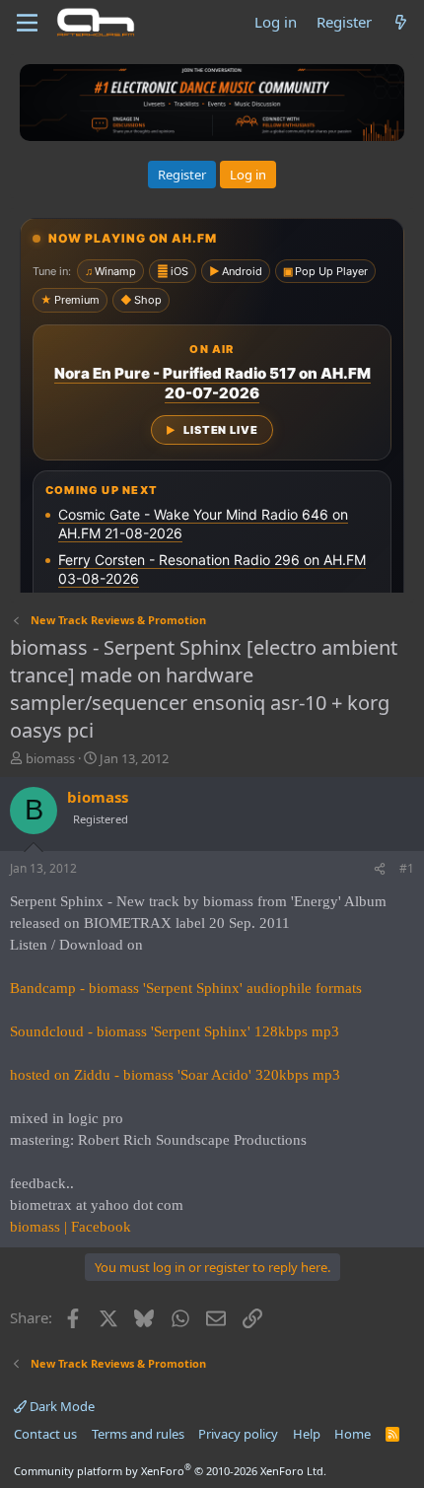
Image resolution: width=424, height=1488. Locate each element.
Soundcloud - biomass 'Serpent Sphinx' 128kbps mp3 (174, 1031)
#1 (406, 868)
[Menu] (27, 22)
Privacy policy (238, 1434)
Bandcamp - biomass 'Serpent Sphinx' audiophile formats (186, 988)
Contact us (45, 1434)
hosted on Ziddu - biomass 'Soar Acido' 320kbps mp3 (175, 1075)
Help (306, 1434)
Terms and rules (138, 1434)
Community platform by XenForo (170, 1470)
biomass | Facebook (70, 1227)
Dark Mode (61, 1406)
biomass (50, 758)
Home (352, 1434)
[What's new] (401, 22)
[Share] (379, 869)
